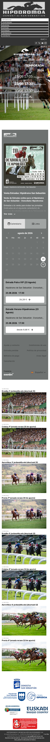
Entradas (5, 30)
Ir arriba (46, 734)
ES (46, 39)
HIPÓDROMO (6, 20)
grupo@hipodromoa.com (35, 736)
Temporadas (7, 22)
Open (25, 405)
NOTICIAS (5, 28)
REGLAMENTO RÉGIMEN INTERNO (25, 740)
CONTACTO (6, 36)
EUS (42, 39)
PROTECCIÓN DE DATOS (12, 738)
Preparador (6, 33)
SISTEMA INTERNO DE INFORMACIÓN (32, 738)
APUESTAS (5, 25)
